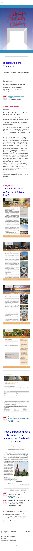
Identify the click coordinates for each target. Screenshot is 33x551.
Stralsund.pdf (12, 496)
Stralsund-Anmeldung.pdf (15, 503)
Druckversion (6, 531)
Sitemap (13, 531)
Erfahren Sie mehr (10, 521)
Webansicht (29, 531)
